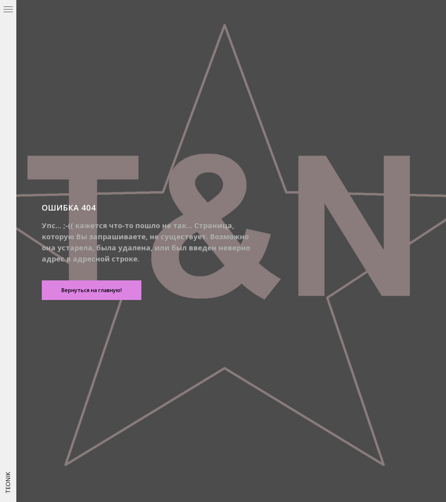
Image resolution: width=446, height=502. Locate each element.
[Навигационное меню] (8, 10)
